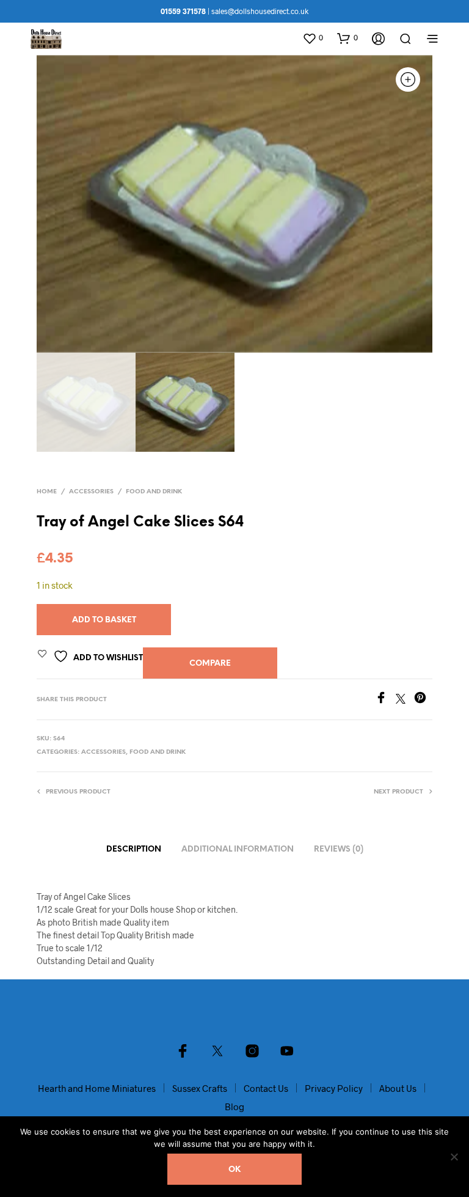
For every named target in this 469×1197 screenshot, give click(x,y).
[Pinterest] (423, 699)
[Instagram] (252, 1051)
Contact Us (266, 1088)
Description (133, 849)
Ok (234, 1170)
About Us (397, 1088)
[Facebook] (385, 699)
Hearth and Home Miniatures (97, 1088)
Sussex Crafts (199, 1088)
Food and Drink (154, 491)
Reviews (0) (338, 849)
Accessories (91, 491)
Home (47, 491)
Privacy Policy (334, 1088)
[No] (454, 1157)
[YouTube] (287, 1051)
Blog (234, 1106)
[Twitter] (405, 699)
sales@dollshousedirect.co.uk (259, 11)
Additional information (237, 849)
